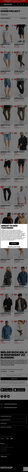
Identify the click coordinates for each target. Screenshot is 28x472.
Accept (14, 243)
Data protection (11, 240)
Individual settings (14, 247)
